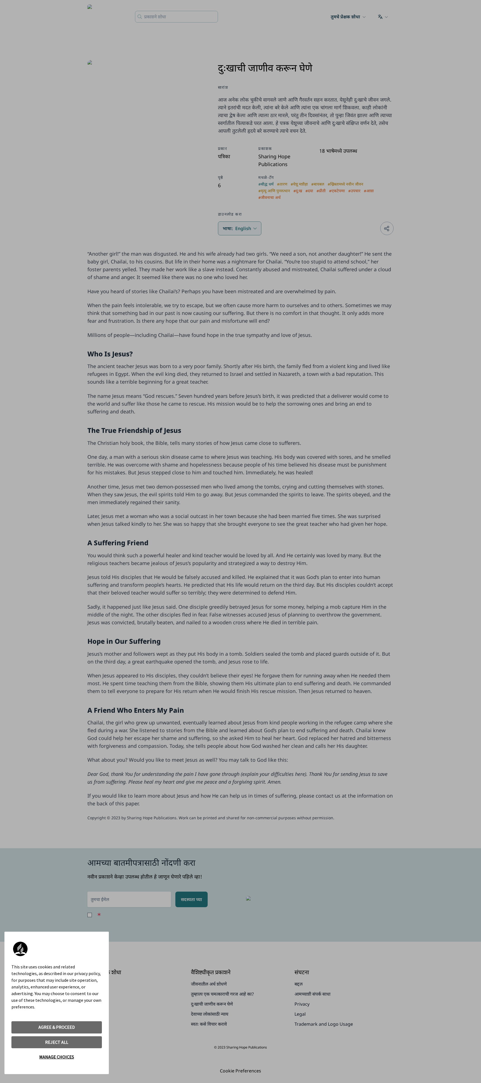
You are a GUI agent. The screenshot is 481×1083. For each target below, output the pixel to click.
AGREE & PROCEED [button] (56, 1027)
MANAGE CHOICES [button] (56, 1057)
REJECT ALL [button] (56, 1042)
